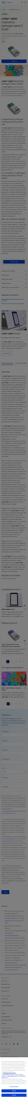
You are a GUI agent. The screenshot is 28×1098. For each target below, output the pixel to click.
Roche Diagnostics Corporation (9, 1073)
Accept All (14, 1095)
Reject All (14, 1091)
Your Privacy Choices (14, 1086)
